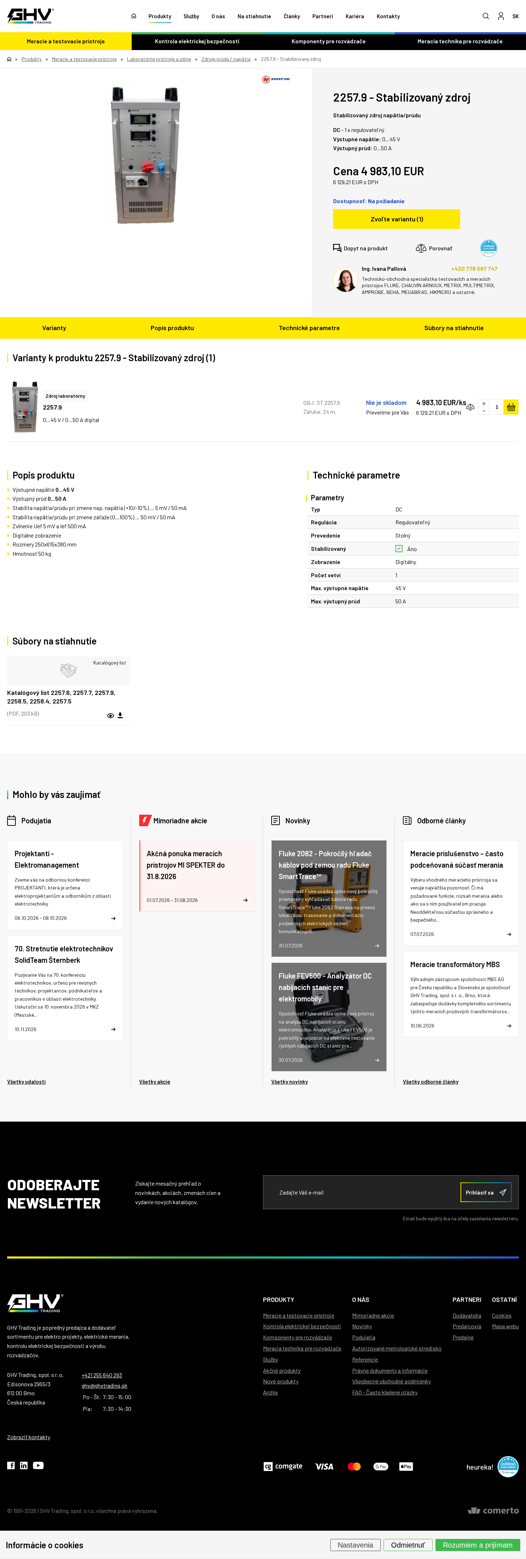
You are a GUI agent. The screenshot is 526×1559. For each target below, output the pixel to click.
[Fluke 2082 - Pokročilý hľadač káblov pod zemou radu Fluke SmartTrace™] (329, 898)
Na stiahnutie (254, 16)
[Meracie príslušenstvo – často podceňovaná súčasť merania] (460, 892)
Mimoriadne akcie (180, 820)
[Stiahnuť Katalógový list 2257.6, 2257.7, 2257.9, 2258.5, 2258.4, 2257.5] (120, 715)
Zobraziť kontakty (28, 1436)
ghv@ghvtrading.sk (104, 1385)
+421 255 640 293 (102, 1375)
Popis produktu (172, 328)
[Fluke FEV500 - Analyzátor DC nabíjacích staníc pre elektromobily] (329, 1017)
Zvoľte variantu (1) (397, 219)
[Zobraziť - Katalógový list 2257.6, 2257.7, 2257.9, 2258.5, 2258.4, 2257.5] (68, 670)
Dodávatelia (467, 1315)
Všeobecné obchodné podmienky (391, 1381)
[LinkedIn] (24, 1467)
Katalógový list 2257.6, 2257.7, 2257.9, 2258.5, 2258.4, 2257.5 (61, 696)
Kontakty (388, 16)
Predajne (463, 1337)
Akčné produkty (282, 1370)
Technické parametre (309, 328)
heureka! (480, 1466)
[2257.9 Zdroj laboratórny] (25, 407)
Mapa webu (505, 1326)
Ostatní (504, 1299)
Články (292, 16)
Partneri (322, 16)
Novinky (298, 820)
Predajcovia (467, 1326)
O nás (218, 16)
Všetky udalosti (26, 1081)
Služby (191, 16)
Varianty (54, 328)
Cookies (502, 1315)
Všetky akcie (154, 1081)
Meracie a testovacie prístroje (66, 41)
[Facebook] (11, 1467)
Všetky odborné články (430, 1081)
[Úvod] (134, 16)
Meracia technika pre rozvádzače (302, 1348)
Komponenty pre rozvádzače (329, 41)
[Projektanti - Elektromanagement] (65, 885)
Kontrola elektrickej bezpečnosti (197, 41)
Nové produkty (280, 1381)
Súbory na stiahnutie (454, 328)
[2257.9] (145, 155)
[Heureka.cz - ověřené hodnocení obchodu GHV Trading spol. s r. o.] (488, 248)
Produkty (159, 16)
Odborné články (441, 820)
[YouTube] (38, 1467)
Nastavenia (355, 1545)
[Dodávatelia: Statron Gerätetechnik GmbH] (276, 79)
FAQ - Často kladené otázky (385, 1392)
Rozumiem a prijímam (478, 1545)
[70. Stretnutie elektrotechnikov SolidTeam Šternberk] (65, 988)
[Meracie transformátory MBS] (460, 994)
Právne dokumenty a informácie (390, 1370)
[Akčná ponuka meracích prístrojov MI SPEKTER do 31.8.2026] (197, 875)
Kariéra (355, 16)
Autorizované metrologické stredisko (397, 1348)
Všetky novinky (289, 1081)
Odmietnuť (408, 1545)
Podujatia (36, 820)
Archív (270, 1392)
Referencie (365, 1359)
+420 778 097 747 (474, 268)
